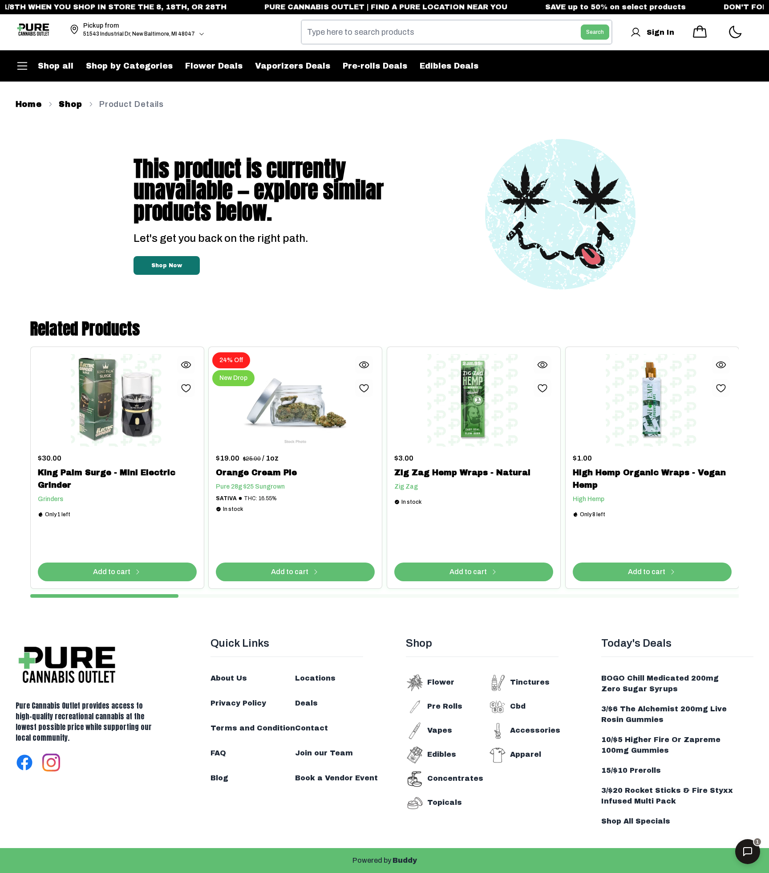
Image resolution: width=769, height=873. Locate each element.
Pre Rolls (444, 706)
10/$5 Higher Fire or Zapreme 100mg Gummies (660, 745)
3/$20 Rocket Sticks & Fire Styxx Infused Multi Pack (667, 796)
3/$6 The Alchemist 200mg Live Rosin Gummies (664, 714)
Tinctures (530, 682)
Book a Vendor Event (336, 778)
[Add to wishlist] (185, 388)
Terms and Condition (252, 728)
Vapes (439, 730)
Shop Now (166, 265)
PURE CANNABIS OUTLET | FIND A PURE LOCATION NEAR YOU (368, 7)
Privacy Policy (238, 703)
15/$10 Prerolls (631, 770)
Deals (306, 703)
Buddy (405, 860)
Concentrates (455, 778)
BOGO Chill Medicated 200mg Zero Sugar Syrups (660, 683)
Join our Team (324, 753)
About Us (228, 678)
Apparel (525, 754)
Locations (315, 678)
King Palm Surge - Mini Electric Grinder (106, 479)
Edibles (441, 754)
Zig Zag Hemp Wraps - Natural (462, 472)
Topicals (444, 802)
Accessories (535, 730)
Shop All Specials (635, 821)
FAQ (218, 753)
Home (29, 104)
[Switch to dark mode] (735, 32)
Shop (70, 104)
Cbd (518, 706)
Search (595, 32)
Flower (440, 682)
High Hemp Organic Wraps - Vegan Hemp (649, 479)
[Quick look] (185, 365)
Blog (219, 778)
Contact (311, 728)
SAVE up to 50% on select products (598, 7)
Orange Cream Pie (256, 472)
